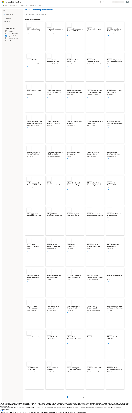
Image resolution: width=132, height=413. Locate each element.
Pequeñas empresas (61, 407)
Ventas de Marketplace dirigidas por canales (100, 404)
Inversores (118, 407)
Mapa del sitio (23, 412)
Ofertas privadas (68, 403)
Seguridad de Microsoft (12, 407)
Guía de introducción (46, 403)
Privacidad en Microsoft (109, 407)
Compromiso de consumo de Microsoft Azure (84, 403)
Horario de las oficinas (34, 403)
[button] (26, 14)
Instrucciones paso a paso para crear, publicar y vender (31, 404)
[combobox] (48, 14)
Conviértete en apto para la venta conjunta (56, 404)
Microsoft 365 (32, 407)
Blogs (18, 403)
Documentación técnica (57, 403)
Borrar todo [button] (11, 11)
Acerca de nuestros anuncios (70, 412)
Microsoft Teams (52, 407)
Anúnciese (115, 403)
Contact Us (30, 412)
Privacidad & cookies (38, 412)
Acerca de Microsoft (85, 407)
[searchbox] (14, 14)
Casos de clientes (24, 403)
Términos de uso (48, 412)
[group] (27, 35)
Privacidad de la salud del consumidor (9, 412)
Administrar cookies (82, 412)
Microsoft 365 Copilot (42, 407)
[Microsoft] (6, 2)
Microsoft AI (3, 407)
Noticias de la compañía (97, 407)
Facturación (98, 403)
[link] (34, 36)
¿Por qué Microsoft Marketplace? (8, 403)
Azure (20, 407)
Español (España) (4, 409)
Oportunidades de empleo (73, 407)
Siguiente (84, 397)
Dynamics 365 (25, 407)
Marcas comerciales (57, 412)
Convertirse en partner (107, 403)
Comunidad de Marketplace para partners (77, 404)
